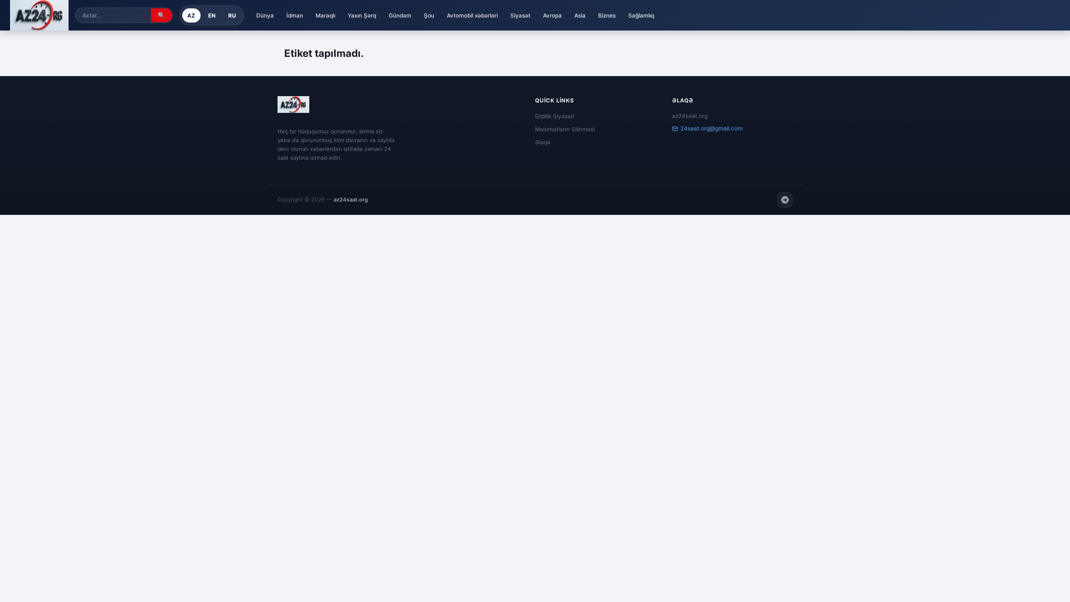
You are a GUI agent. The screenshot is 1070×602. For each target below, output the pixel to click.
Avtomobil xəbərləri (472, 15)
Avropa (552, 15)
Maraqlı (325, 15)
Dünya (265, 15)
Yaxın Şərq (362, 15)
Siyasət (520, 15)
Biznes (607, 15)
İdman (294, 15)
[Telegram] (784, 199)
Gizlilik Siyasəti (554, 116)
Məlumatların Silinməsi (565, 129)
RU (232, 15)
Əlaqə (542, 142)
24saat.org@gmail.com (711, 128)
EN (212, 15)
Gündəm (400, 15)
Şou (429, 15)
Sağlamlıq (641, 15)
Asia (580, 15)
